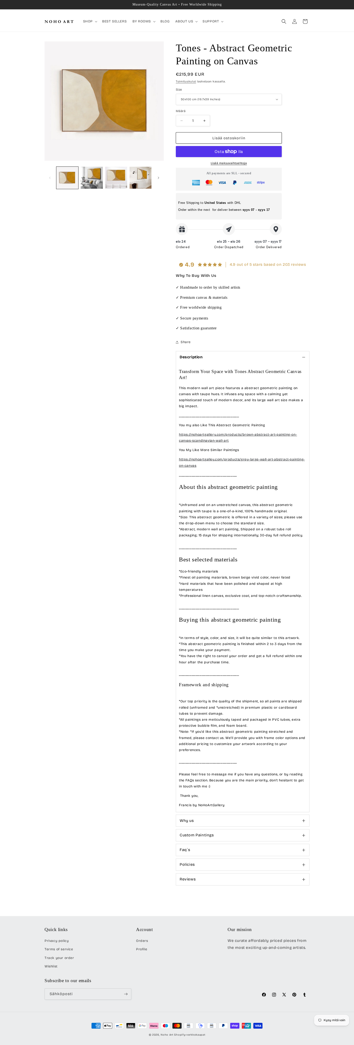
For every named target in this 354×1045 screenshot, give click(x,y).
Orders (142, 941)
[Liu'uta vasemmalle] (50, 178)
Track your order (59, 958)
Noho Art (167, 1034)
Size (179, 90)
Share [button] (186, 342)
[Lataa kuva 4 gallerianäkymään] (140, 178)
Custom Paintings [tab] (197, 835)
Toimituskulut (186, 81)
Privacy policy (57, 941)
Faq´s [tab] (185, 849)
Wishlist (51, 966)
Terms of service (59, 949)
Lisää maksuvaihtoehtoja (229, 163)
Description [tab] (191, 357)
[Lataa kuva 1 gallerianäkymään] (67, 178)
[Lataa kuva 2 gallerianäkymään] (92, 178)
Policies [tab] (187, 864)
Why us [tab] (187, 820)
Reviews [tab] (188, 879)
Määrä (180, 111)
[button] (89, 21)
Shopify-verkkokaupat (189, 1034)
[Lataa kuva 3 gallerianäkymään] (116, 178)
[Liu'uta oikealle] (158, 178)
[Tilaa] (125, 994)
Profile (141, 949)
